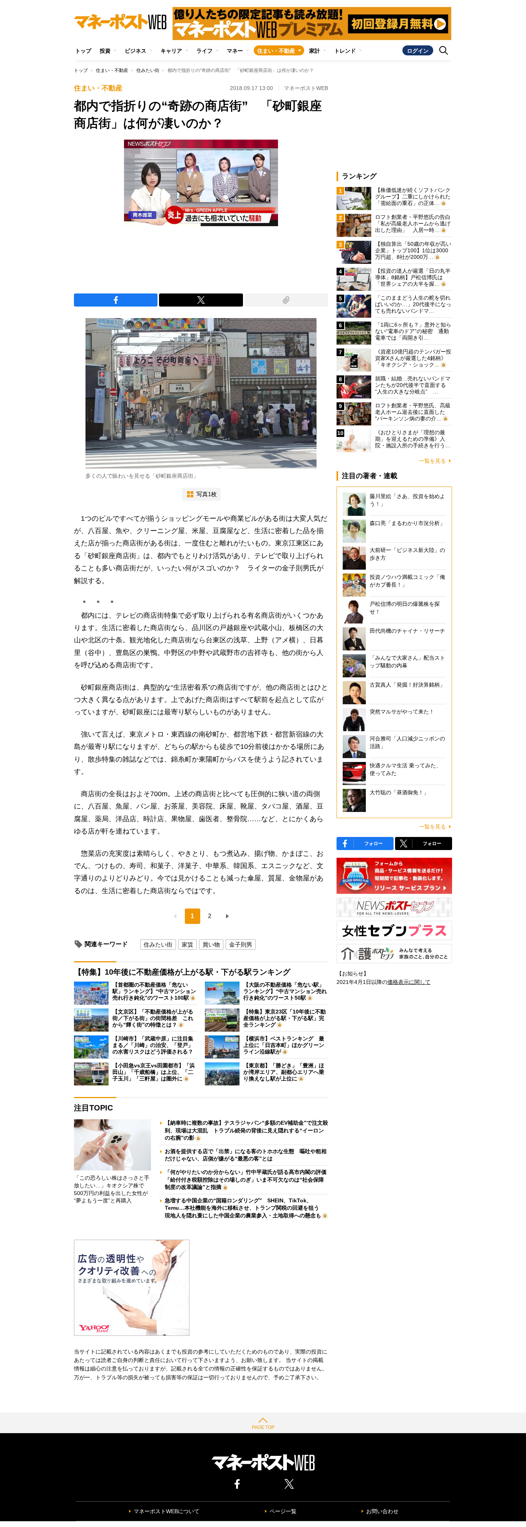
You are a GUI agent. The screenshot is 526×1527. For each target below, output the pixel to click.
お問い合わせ (382, 1511)
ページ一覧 (283, 1511)
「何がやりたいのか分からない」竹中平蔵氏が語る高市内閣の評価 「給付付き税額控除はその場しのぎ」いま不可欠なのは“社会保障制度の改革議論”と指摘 (248, 1179)
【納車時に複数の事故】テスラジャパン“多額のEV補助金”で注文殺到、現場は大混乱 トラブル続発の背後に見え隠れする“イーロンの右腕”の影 (246, 1130)
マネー (235, 51)
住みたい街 (147, 70)
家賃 (187, 944)
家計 (314, 51)
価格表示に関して (409, 982)
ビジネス (135, 51)
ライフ (204, 51)
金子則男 (240, 944)
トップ (83, 51)
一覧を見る (432, 460)
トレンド (345, 51)
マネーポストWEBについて (166, 1511)
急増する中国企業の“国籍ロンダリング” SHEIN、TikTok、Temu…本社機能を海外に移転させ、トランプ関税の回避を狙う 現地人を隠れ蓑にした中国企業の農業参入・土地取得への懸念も (245, 1208)
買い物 (211, 944)
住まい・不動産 (276, 51)
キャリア (171, 51)
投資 (105, 51)
